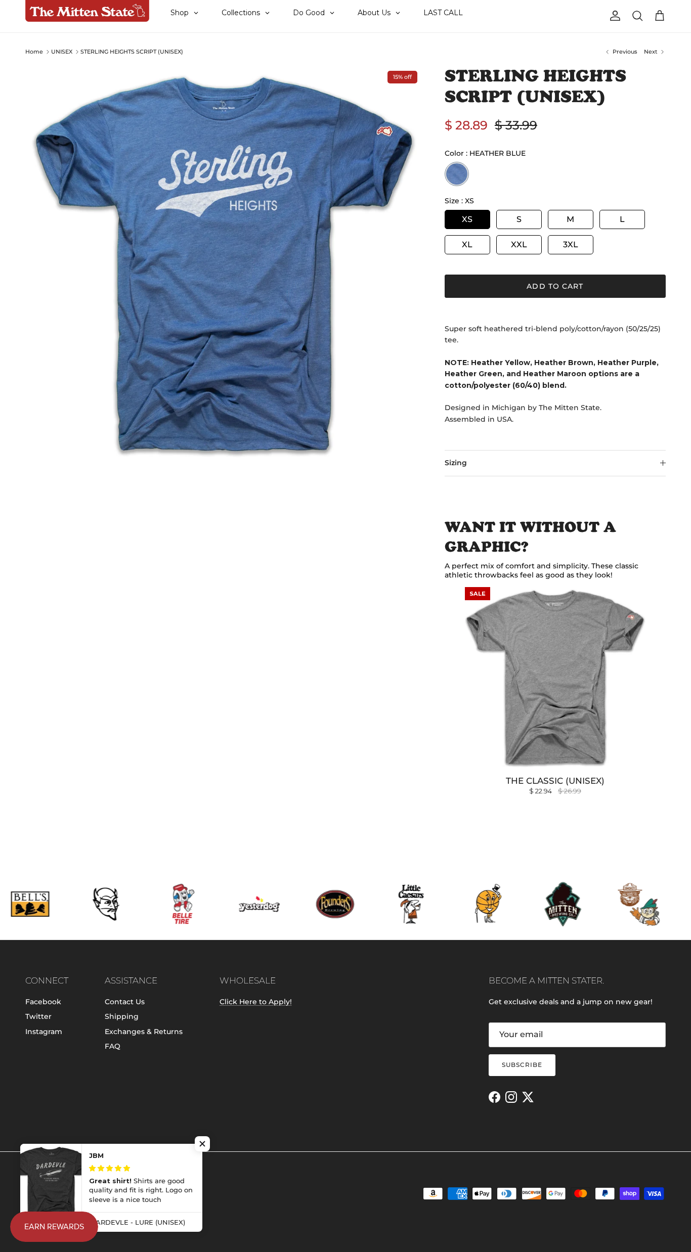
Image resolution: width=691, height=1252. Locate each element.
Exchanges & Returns (144, 1031)
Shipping (122, 1016)
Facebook (43, 1001)
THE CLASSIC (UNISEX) (555, 781)
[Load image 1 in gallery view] (223, 264)
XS (467, 219)
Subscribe (522, 1064)
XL (467, 244)
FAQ (112, 1046)
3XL (570, 244)
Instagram (43, 1031)
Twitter (38, 1016)
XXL (519, 244)
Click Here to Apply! (256, 1001)
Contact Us (125, 1001)
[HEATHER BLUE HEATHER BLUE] (457, 174)
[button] (202, 1143)
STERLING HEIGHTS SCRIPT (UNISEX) (131, 51)
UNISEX (61, 51)
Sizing (456, 462)
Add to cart (555, 286)
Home (34, 51)
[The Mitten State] (87, 11)
